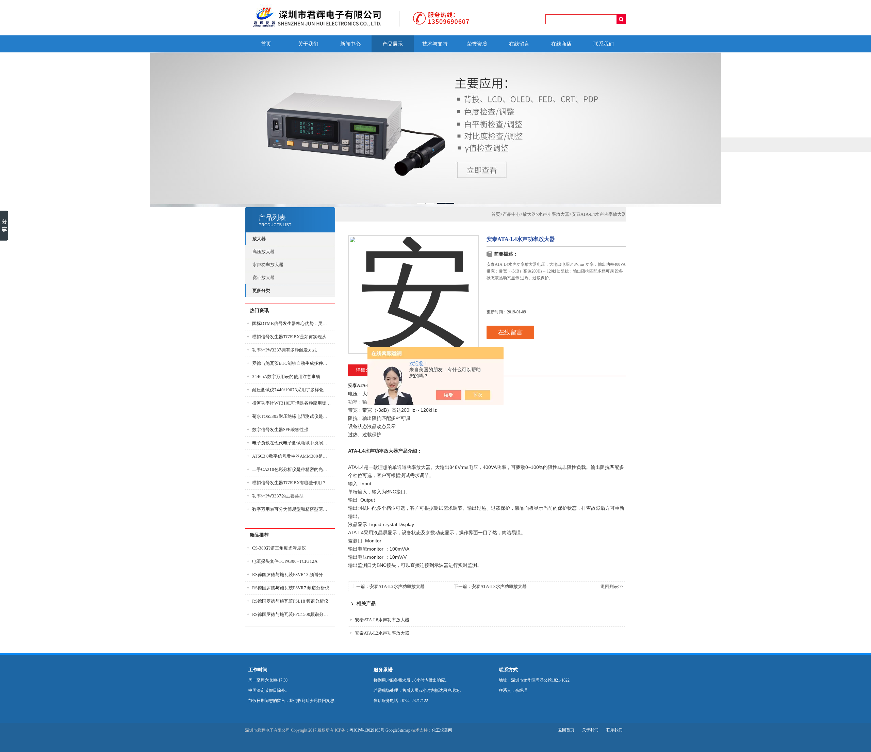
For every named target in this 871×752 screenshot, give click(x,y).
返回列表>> (612, 586)
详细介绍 (365, 370)
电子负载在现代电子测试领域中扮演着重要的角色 (291, 442)
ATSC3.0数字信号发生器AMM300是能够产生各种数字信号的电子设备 (291, 456)
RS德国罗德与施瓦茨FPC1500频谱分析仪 (291, 614)
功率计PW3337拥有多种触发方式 (284, 350)
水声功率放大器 (267, 264)
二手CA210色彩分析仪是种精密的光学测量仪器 (291, 469)
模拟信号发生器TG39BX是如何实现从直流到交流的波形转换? (291, 336)
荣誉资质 (477, 44)
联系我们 (603, 44)
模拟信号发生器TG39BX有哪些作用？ (289, 482)
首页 (266, 44)
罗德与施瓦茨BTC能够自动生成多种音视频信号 (291, 363)
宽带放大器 (263, 277)
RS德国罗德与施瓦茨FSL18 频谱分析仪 (290, 601)
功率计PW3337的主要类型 (277, 495)
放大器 (529, 214)
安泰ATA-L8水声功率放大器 (499, 586)
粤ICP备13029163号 (366, 730)
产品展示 (392, 44)
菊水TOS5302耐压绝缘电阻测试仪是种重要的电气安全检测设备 (291, 416)
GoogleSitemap (397, 730)
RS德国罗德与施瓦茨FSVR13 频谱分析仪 (291, 574)
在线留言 (519, 44)
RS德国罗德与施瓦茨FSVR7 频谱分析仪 (290, 587)
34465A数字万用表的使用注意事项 (286, 376)
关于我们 (308, 44)
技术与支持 (435, 44)
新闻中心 (350, 44)
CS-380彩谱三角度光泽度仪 (279, 548)
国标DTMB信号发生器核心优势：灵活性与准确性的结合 (291, 323)
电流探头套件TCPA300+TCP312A (284, 561)
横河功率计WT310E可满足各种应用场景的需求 (291, 403)
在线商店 (561, 44)
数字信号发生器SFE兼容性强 (280, 429)
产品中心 (511, 214)
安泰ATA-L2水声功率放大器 (397, 586)
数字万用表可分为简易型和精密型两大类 (291, 509)
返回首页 (566, 730)
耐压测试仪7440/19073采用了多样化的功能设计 (291, 389)
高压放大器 (263, 251)
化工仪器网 (442, 730)
